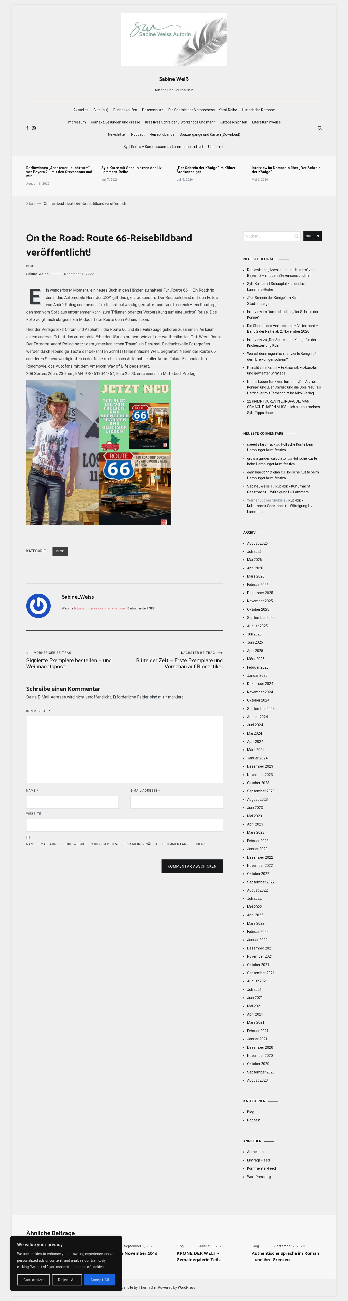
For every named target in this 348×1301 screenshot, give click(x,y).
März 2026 (255, 576)
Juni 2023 (255, 808)
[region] (66, 1263)
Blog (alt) (100, 110)
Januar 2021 (257, 1039)
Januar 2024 (257, 758)
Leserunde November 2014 (129, 1253)
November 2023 (260, 775)
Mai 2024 (254, 733)
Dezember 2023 (260, 766)
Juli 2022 (254, 898)
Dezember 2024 (260, 684)
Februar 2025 (258, 667)
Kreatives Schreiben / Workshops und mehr (180, 122)
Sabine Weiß (174, 79)
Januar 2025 (257, 675)
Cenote (127, 1287)
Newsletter (117, 134)
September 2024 (261, 709)
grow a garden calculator (267, 458)
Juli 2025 (254, 634)
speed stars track (261, 444)
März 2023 (255, 832)
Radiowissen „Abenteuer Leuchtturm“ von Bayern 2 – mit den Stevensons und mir (59, 172)
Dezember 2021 (260, 948)
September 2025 (261, 618)
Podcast (138, 134)
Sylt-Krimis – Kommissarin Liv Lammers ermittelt (163, 147)
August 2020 (257, 1080)
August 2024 (257, 717)
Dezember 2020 (260, 1047)
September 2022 (261, 882)
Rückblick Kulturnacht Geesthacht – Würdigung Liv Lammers (279, 506)
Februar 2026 (258, 585)
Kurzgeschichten (233, 122)
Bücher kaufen (125, 110)
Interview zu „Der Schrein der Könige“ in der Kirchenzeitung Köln (281, 342)
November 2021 (260, 956)
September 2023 (261, 791)
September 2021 (261, 973)
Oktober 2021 (258, 965)
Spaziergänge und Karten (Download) (210, 134)
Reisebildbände (162, 134)
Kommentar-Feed (261, 1168)
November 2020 (260, 1056)
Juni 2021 (255, 998)
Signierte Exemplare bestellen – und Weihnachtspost (69, 660)
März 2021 (255, 1022)
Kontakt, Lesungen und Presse (115, 122)
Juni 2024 (255, 725)
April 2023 (255, 824)
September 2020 (261, 1072)
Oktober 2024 (258, 700)
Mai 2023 (254, 816)
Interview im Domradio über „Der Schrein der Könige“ (286, 170)
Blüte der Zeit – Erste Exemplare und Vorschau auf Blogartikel (179, 660)
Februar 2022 (258, 932)
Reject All (67, 1280)
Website (33, 814)
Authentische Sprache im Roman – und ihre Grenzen (285, 1257)
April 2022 (255, 915)
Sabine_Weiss (37, 274)
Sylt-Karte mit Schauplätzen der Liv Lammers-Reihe (131, 170)
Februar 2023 (258, 841)
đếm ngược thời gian (263, 472)
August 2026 (257, 543)
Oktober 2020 (258, 1064)
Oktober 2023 (258, 783)
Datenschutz (152, 110)
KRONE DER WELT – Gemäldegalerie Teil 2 (199, 1257)
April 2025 (255, 651)
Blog (30, 266)
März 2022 (255, 923)
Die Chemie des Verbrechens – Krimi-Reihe (202, 110)
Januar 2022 (257, 940)
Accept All (99, 1280)
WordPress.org (259, 1177)
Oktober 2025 (258, 609)
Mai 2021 (254, 1006)
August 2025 (257, 626)
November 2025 (260, 601)
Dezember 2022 (260, 857)
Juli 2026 (254, 551)
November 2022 (260, 866)
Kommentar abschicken (192, 866)
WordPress (186, 1287)
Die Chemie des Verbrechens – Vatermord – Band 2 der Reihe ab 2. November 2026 (282, 328)
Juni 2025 (255, 642)
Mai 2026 (254, 560)
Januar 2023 (257, 849)
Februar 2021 (258, 1031)
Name (32, 790)
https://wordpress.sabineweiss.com (99, 608)
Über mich (216, 147)
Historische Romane (258, 110)
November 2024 (260, 692)
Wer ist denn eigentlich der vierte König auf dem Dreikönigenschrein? (281, 356)
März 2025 (255, 659)
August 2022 (257, 890)
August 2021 (257, 981)
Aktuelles (80, 110)
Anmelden (255, 1152)
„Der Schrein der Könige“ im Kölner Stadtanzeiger (206, 170)
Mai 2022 (254, 907)
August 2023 (257, 799)
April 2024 (255, 742)
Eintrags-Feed (258, 1160)
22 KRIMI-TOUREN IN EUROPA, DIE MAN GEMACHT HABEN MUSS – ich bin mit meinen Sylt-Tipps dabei (283, 407)
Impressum (77, 122)
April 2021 (255, 1014)
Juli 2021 (254, 989)
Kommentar (38, 711)
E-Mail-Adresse (145, 790)
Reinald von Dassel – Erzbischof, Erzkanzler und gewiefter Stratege (282, 370)
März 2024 (255, 750)
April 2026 (255, 568)
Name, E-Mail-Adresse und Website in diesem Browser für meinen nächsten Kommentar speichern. (116, 844)
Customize (33, 1280)
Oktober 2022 (258, 874)
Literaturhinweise (266, 122)
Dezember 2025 (260, 593)
